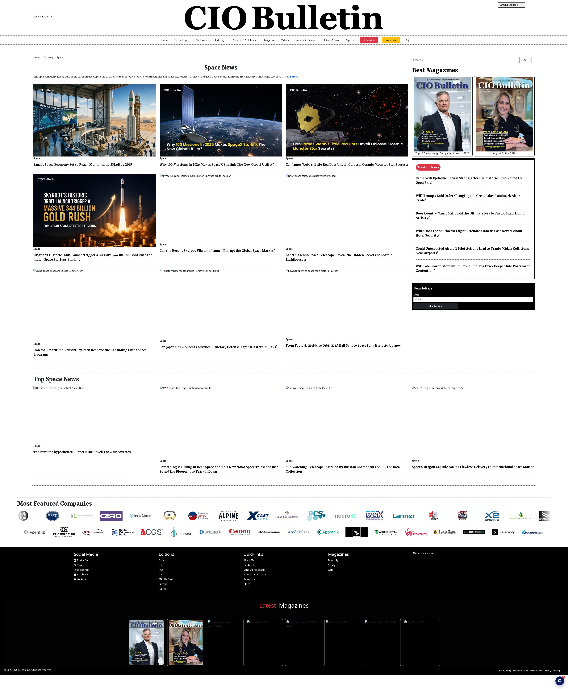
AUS (161, 569)
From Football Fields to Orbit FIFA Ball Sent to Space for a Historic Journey (343, 345)
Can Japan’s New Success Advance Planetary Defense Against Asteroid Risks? (218, 347)
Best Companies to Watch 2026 (303, 641)
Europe (163, 583)
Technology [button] (181, 40)
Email (416, 294)
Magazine (269, 40)
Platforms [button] (201, 40)
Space (60, 57)
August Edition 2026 (504, 153)
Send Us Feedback (254, 569)
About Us (248, 560)
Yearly (331, 565)
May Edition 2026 (421, 641)
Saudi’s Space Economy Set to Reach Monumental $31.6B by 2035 (82, 164)
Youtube (81, 579)
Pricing (548, 670)
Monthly (333, 560)
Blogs (246, 583)
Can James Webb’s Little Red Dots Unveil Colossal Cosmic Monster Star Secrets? (347, 164)
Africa (162, 588)
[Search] (525, 60)
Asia (161, 560)
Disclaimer (517, 670)
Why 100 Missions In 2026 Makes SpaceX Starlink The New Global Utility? (217, 164)
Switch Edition (42, 16)
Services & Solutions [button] (244, 40)
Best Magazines (435, 70)
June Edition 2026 (342, 641)
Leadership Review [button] (305, 40)
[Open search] (408, 40)
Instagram (82, 569)
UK (160, 565)
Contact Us (249, 565)
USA (161, 574)
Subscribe (437, 306)
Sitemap (556, 670)
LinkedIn (82, 560)
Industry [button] (220, 40)
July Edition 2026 (264, 641)
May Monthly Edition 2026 (382, 641)
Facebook (82, 574)
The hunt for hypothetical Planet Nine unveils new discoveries (82, 452)
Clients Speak (331, 40)
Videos (285, 40)
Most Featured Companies (54, 503)
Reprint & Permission (533, 670)
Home (164, 40)
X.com (80, 565)
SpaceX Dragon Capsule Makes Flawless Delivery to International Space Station (473, 467)
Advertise (249, 579)
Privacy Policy (505, 670)
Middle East (166, 579)
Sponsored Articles (254, 574)
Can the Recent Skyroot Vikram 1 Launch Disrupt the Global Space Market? (217, 250)
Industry (49, 57)
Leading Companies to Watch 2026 (224, 641)
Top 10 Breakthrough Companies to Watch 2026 (442, 153)
